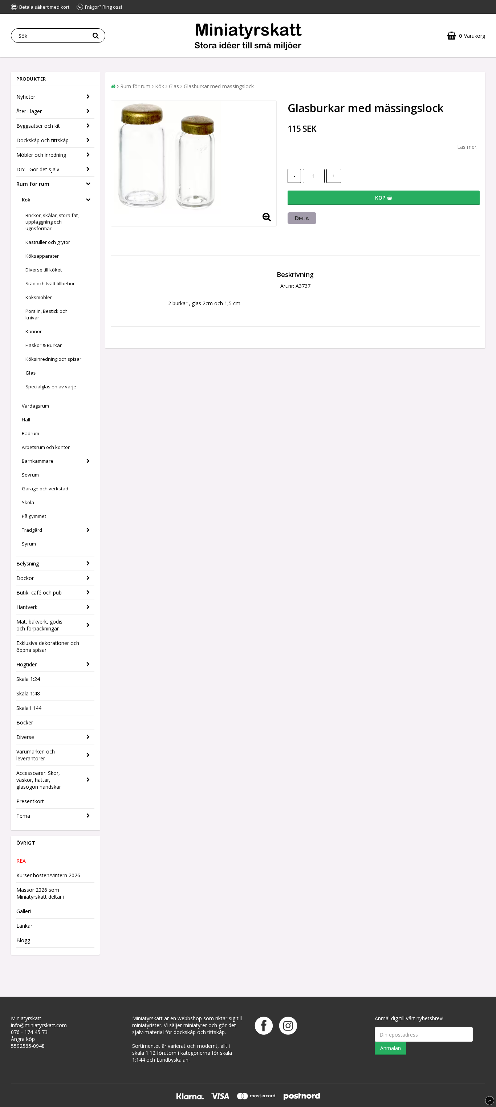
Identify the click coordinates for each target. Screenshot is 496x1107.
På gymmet (34, 516)
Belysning (27, 563)
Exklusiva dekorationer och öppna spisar (47, 646)
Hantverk (26, 607)
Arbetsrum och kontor (46, 447)
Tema (23, 815)
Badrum (30, 433)
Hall (26, 419)
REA (21, 860)
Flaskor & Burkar (43, 345)
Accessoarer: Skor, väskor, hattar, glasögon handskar (38, 779)
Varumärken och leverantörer (35, 755)
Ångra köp (23, 1038)
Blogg (23, 940)
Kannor (33, 331)
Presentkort (30, 801)
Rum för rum (32, 183)
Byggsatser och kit (38, 125)
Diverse (25, 737)
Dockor (25, 578)
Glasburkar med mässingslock (219, 86)
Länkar (24, 925)
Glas (30, 372)
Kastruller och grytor (47, 242)
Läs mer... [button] (468, 146)
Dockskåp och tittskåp (42, 140)
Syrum (29, 543)
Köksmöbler (38, 297)
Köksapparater (42, 256)
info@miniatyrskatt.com (39, 1025)
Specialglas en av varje (50, 386)
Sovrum (30, 474)
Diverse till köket (43, 269)
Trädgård (32, 530)
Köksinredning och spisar (53, 359)
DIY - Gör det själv (37, 169)
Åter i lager (29, 111)
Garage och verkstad (45, 488)
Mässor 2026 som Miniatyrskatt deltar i (40, 893)
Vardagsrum (35, 406)
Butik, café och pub (39, 592)
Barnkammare (37, 461)
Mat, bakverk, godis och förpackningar (39, 625)
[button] (466, 36)
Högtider (26, 664)
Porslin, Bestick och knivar (46, 314)
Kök (26, 199)
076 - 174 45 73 (29, 1032)
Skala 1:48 (28, 693)
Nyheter (25, 96)
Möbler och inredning (41, 154)
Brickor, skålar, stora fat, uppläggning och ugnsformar (52, 222)
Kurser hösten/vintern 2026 (48, 875)
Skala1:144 (28, 707)
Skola (28, 502)
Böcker (24, 722)
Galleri (23, 911)
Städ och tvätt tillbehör (50, 283)
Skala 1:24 (28, 678)
